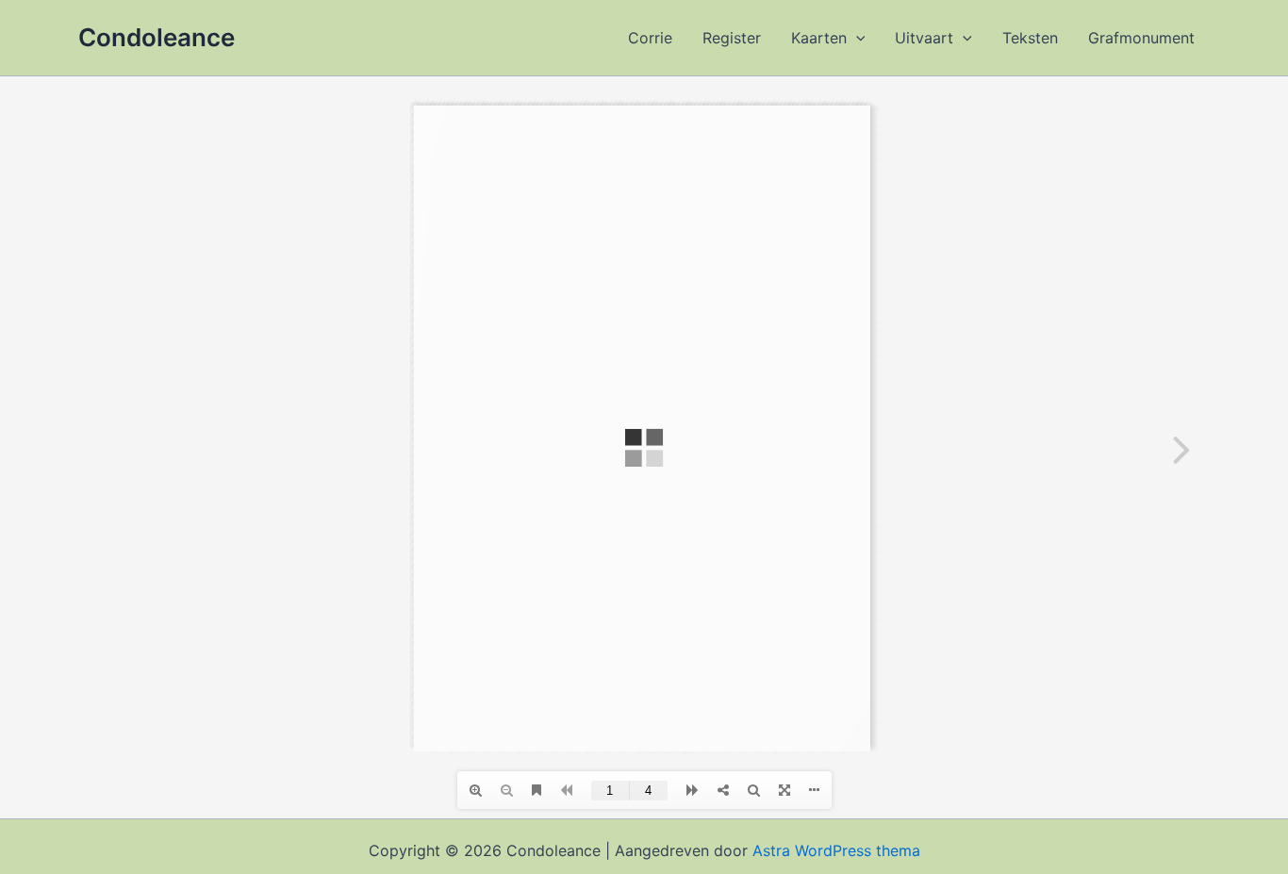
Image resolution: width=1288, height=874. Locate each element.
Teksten (1030, 37)
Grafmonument (1141, 37)
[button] (856, 37)
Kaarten (819, 37)
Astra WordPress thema (836, 850)
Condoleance (156, 37)
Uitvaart (924, 37)
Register (731, 37)
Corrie (650, 37)
